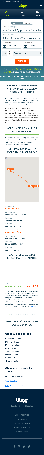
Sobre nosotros (22, 415)
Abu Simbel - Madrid (14, 376)
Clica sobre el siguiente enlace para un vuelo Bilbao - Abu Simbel (22, 77)
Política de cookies (22, 427)
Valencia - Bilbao (12, 357)
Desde (10, 27)
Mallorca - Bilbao (12, 345)
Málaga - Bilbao (12, 342)
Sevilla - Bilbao (11, 354)
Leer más (33, 306)
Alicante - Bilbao (12, 361)
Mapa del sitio (22, 431)
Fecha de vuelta (28, 43)
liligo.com (4, 1)
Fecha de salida (8, 43)
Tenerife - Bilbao (12, 351)
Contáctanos (22, 419)
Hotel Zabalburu (13, 286)
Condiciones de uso (22, 423)
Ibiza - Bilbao (10, 348)
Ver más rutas (11, 381)
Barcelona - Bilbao (13, 338)
